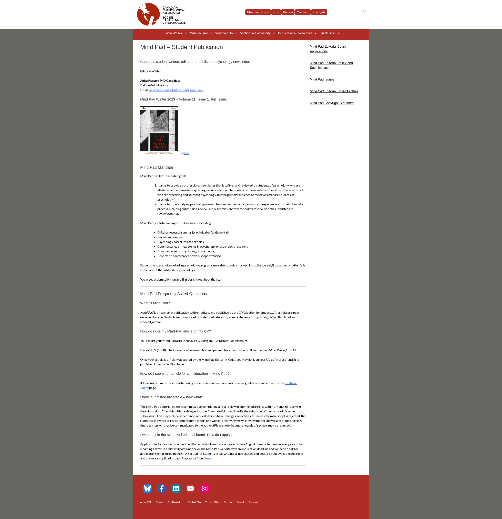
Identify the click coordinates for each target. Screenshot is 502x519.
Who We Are (174, 33)
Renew (288, 12)
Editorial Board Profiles (334, 91)
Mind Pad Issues (322, 79)
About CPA (145, 502)
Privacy (159, 502)
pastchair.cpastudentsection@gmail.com (176, 90)
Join (276, 12)
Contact (303, 12)
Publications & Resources (295, 33)
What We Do (224, 33)
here (208, 458)
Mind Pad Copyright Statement (332, 103)
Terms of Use (212, 502)
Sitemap (228, 502)
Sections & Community (255, 33)
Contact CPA (194, 502)
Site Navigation (175, 502)
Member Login (258, 12)
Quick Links (328, 33)
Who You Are (199, 33)
